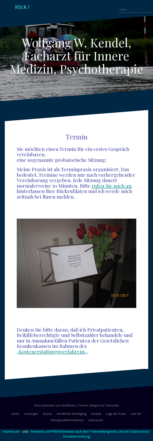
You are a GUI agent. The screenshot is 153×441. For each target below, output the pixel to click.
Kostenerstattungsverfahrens (52, 351)
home (15, 414)
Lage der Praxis (116, 414)
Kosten (47, 414)
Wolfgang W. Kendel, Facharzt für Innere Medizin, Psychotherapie (76, 55)
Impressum (95, 420)
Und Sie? (136, 414)
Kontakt (96, 414)
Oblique (94, 405)
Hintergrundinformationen (67, 420)
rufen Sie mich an (111, 185)
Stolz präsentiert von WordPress (55, 405)
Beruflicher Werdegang (71, 414)
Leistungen (31, 414)
